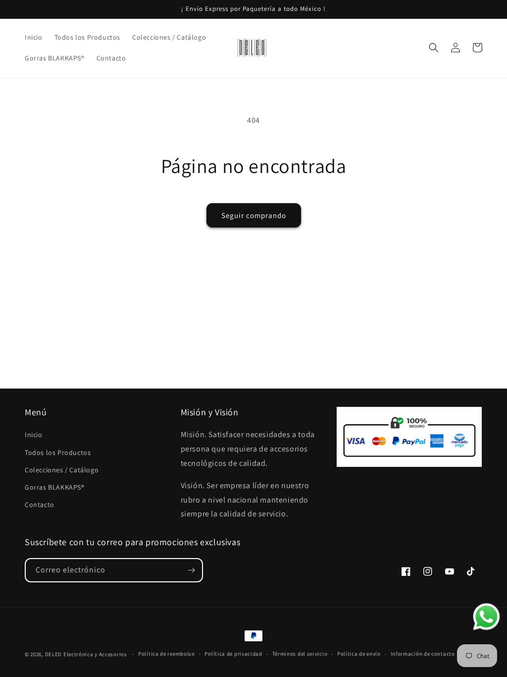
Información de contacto (423, 653)
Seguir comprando (253, 215)
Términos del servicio (300, 653)
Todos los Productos (58, 452)
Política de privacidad (233, 653)
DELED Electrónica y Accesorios (86, 654)
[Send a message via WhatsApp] (486, 616)
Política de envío (359, 653)
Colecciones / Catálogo (62, 469)
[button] (434, 47)
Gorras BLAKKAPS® (55, 487)
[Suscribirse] (191, 570)
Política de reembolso (166, 653)
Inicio (34, 434)
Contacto (39, 504)
